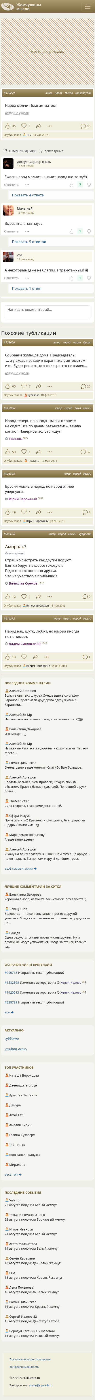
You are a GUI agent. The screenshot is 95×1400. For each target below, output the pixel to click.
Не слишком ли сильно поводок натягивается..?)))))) (44, 719)
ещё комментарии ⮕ (21, 868)
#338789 (11, 1002)
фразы (87, 342)
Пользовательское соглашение (30, 1359)
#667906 (9, 408)
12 (14, 596)
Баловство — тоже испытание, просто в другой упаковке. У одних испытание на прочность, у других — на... (47, 918)
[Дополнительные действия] (49, 126)
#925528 (9, 474)
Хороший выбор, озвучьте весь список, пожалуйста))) (45, 899)
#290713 (11, 972)
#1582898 (12, 982)
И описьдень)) (15, 734)
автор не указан (17, 113)
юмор (49, 93)
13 (14, 657)
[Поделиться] (38, 126)
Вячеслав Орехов (23, 583)
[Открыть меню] (88, 6)
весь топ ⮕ (13, 1174)
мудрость (85, 534)
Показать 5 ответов (29, 241)
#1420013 (12, 992)
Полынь (15, 438)
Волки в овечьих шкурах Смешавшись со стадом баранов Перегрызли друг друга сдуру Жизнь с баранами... (42, 700)
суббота (12, 1038)
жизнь (67, 618)
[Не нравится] (89, 184)
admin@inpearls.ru (40, 1385)
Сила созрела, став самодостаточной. (33, 806)
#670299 (9, 93)
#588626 (9, 534)
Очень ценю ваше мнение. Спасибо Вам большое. (43, 767)
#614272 (9, 618)
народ (59, 93)
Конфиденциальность (24, 1367)
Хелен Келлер (71, 982)
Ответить (11, 185)
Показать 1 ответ (27, 288)
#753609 (9, 342)
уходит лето (16, 1049)
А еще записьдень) (19, 839)
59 (14, 452)
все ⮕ (9, 1012)
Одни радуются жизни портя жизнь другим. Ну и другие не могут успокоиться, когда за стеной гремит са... (45, 942)
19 (14, 512)
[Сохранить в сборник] (23, 126)
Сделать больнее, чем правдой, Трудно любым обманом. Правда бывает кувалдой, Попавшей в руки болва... (45, 786)
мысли (69, 93)
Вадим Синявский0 (25, 643)
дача (78, 408)
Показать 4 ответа (28, 195)
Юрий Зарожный (23, 499)
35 (14, 126)
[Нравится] (7, 126)
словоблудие (83, 93)
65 (14, 386)
